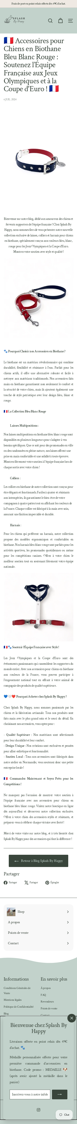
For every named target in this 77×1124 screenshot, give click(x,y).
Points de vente (49, 1008)
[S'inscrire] (59, 1094)
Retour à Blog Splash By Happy (41, 860)
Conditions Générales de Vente (17, 990)
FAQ (43, 995)
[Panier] (60, 20)
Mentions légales (13, 1000)
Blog (6, 1014)
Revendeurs (47, 1002)
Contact (45, 1015)
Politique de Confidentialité (19, 1007)
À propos (46, 988)
